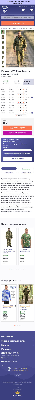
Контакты (6, 349)
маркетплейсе (17, 3)
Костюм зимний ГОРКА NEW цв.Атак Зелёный (9, 251)
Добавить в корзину (18, 128)
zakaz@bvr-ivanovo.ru (10, 361)
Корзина (31, 12)
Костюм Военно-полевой (16, 28)
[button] (9, 269)
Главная (5, 28)
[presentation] (8, 49)
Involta (18, 375)
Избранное (23, 12)
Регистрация (23, 6)
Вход (32, 6)
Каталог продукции (17, 23)
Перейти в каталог (17, 159)
